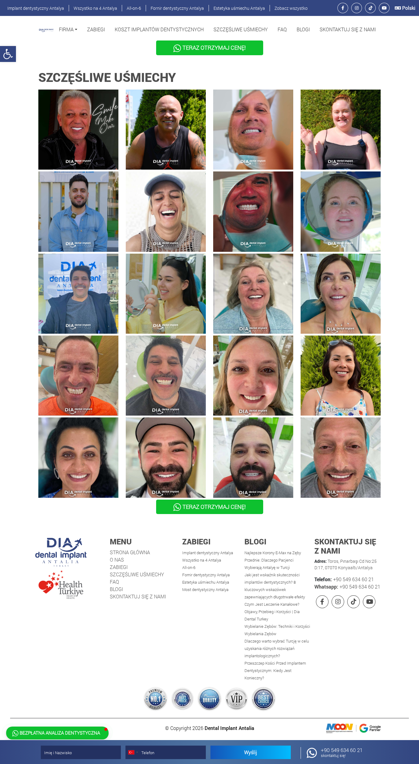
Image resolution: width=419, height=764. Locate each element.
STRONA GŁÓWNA (130, 552)
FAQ (282, 29)
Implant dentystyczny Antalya (35, 8)
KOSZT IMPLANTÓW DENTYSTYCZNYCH (159, 29)
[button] (68, 29)
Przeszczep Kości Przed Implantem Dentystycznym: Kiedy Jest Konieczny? (275, 670)
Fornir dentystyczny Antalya (177, 8)
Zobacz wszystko (291, 8)
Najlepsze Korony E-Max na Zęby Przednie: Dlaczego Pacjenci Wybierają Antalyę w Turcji (272, 560)
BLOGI (303, 29)
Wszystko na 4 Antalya (95, 8)
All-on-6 (134, 8)
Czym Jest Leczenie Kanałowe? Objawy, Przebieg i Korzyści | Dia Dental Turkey (272, 611)
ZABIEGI (96, 29)
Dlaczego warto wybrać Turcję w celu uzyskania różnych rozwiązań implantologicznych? (276, 648)
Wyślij (250, 752)
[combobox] (133, 752)
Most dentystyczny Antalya (205, 589)
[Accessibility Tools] (8, 54)
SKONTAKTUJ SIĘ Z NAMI (348, 29)
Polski (408, 8)
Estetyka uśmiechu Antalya (239, 8)
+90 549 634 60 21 (353, 579)
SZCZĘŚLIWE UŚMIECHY (240, 29)
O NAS (117, 559)
